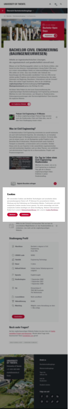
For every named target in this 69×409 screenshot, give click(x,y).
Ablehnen (12, 214)
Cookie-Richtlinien (52, 210)
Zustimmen (25, 214)
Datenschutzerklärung (28, 210)
